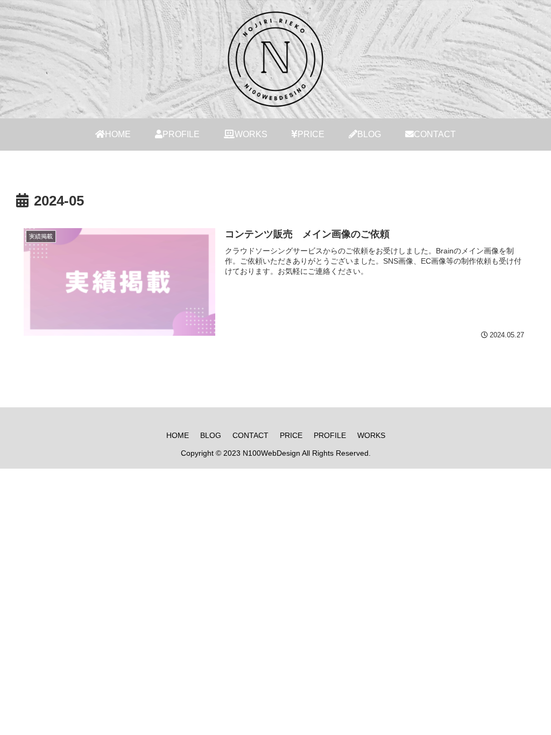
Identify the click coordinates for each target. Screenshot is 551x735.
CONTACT (250, 435)
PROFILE (330, 435)
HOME (177, 435)
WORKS (371, 435)
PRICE (291, 435)
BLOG (210, 435)
